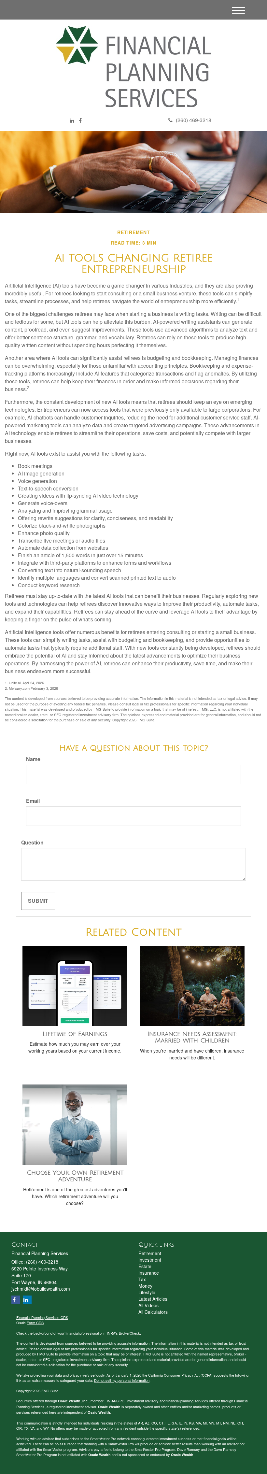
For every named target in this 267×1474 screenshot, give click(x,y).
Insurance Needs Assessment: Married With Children (192, 1037)
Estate (144, 1266)
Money (145, 1286)
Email (33, 800)
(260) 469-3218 (193, 120)
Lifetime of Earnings (75, 1034)
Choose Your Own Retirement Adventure (75, 1176)
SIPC (120, 1400)
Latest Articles (152, 1299)
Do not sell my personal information (121, 1380)
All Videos (148, 1305)
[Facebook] (80, 120)
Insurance (148, 1272)
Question (32, 842)
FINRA (110, 1400)
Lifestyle (146, 1292)
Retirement (149, 1253)
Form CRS (35, 1322)
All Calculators (153, 1312)
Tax (142, 1279)
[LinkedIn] (72, 120)
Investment (149, 1259)
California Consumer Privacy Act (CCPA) (180, 1375)
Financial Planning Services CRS (42, 1317)
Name (33, 759)
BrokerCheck (129, 1333)
